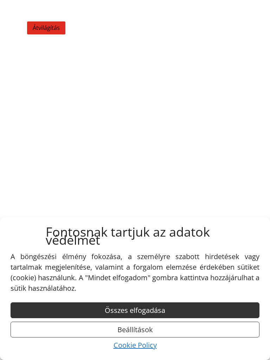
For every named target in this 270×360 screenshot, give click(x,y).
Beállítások (135, 329)
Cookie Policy (135, 345)
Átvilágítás (46, 28)
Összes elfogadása (135, 310)
